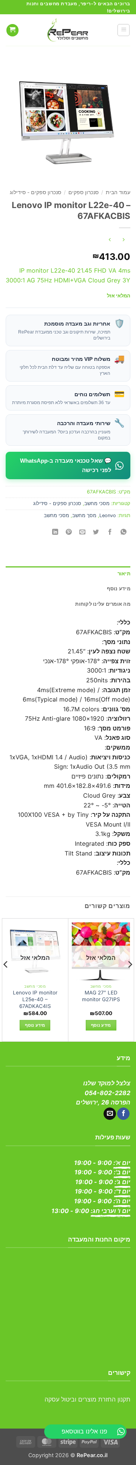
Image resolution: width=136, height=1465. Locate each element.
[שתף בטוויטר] (96, 532)
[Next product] (123, 240)
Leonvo (107, 515)
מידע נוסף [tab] (118, 588)
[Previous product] (110, 240)
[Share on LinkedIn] (55, 532)
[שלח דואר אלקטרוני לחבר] (82, 532)
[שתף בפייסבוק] (110, 532)
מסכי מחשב (97, 503)
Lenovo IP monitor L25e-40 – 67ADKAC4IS (35, 999)
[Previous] (129, 979)
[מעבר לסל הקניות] (12, 30)
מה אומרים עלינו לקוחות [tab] (102, 604)
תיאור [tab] (123, 573)
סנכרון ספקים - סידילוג (35, 192)
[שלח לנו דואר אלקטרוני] (110, 1113)
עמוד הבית (118, 192)
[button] (123, 30)
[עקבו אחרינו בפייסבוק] (123, 1113)
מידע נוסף (101, 1025)
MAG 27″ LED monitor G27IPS (101, 996)
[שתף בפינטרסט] (69, 532)
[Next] (6, 979)
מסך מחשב (84, 515)
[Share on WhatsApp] (123, 532)
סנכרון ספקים (83, 192)
